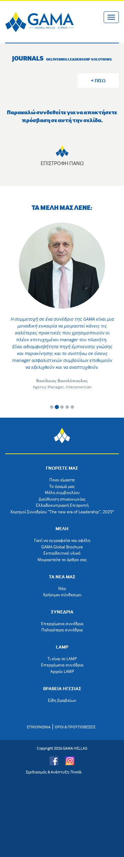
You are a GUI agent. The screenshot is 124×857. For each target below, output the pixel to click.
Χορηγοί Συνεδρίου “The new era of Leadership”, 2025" (62, 511)
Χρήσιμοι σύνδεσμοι (62, 594)
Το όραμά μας (62, 486)
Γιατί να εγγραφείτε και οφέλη (62, 540)
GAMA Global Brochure (62, 546)
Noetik (76, 772)
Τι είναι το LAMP (62, 658)
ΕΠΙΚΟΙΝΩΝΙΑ (39, 726)
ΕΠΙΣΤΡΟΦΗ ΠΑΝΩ (62, 163)
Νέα (62, 588)
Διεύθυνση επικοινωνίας (62, 499)
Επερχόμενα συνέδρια (62, 623)
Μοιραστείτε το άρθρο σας (62, 559)
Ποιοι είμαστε (62, 479)
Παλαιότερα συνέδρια (62, 629)
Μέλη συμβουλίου (62, 492)
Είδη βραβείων (62, 700)
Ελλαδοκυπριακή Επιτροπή (62, 505)
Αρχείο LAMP (62, 671)
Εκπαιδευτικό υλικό (62, 553)
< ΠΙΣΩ (98, 80)
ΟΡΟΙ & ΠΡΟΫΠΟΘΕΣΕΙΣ (75, 726)
